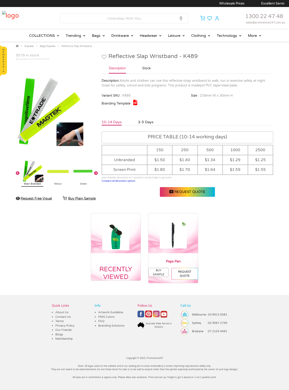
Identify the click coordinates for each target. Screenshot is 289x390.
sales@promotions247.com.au (265, 22)
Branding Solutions (111, 325)
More (252, 35)
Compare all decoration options (118, 181)
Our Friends (63, 330)
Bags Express (47, 46)
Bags (96, 35)
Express (29, 46)
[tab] (117, 70)
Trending (73, 35)
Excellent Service (267, 3)
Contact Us (63, 317)
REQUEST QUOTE (189, 192)
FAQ (101, 321)
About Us (61, 312)
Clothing (198, 35)
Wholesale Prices (225, 3)
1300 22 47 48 (264, 16)
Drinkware (120, 35)
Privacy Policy (65, 325)
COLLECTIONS (42, 35)
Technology (227, 35)
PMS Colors (106, 317)
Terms (59, 321)
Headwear (148, 35)
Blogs (59, 334)
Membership (64, 339)
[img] (135, 102)
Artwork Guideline (110, 312)
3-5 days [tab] (146, 122)
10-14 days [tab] (112, 122)
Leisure (174, 35)
